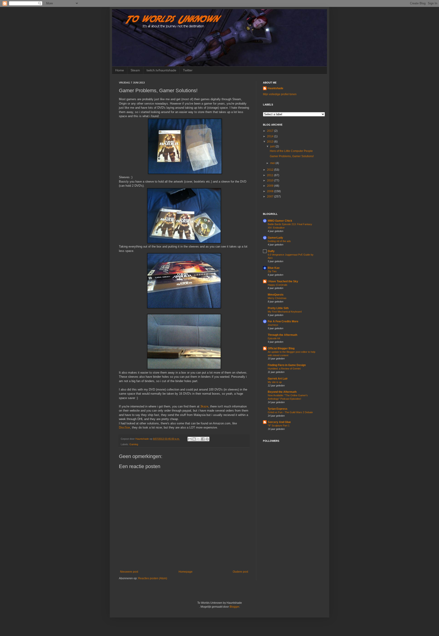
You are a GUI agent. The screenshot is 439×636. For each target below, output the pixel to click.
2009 (270, 185)
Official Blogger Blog (281, 348)
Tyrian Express (277, 408)
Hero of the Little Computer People (291, 151)
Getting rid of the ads (279, 241)
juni (273, 146)
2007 (270, 196)
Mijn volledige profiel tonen (280, 94)
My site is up (275, 382)
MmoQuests (276, 294)
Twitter (188, 70)
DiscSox (124, 427)
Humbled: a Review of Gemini (284, 368)
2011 (270, 175)
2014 (270, 136)
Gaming (133, 444)
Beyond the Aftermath (282, 391)
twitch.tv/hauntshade (161, 70)
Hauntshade (142, 438)
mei (273, 163)
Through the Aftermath (282, 335)
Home (119, 70)
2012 (270, 169)
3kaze (204, 406)
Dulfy (271, 251)
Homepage (186, 571)
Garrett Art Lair (278, 378)
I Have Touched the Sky (283, 281)
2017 (270, 130)
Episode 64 (274, 338)
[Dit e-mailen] (189, 439)
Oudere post (240, 571)
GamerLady (275, 237)
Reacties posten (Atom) (152, 578)
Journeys (273, 324)
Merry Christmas (277, 298)
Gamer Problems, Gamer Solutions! (292, 156)
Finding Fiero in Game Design (287, 365)
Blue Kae (274, 267)
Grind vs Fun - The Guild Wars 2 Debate (290, 412)
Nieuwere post (129, 571)
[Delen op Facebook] (203, 439)
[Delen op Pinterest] (207, 439)
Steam (135, 70)
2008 (270, 191)
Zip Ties (272, 271)
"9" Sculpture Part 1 (278, 425)
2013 (270, 141)
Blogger (234, 606)
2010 (270, 180)
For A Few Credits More (283, 321)
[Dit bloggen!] (194, 439)
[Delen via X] (198, 439)
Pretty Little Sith (278, 308)
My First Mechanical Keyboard (285, 311)
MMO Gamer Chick (280, 220)
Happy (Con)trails (277, 284)
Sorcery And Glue (279, 422)
